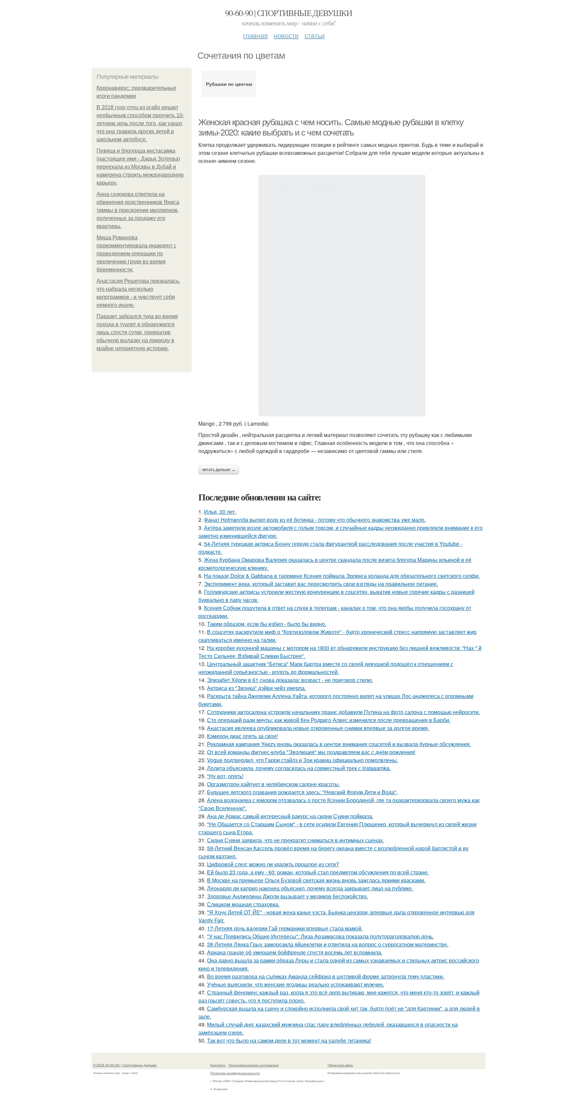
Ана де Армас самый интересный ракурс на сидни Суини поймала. (290, 816)
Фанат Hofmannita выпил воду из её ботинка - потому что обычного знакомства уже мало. (315, 519)
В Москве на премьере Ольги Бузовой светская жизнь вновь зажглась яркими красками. (316, 880)
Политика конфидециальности (235, 1073)
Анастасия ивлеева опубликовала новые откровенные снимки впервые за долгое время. (318, 728)
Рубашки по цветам (229, 83)
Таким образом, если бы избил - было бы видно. (266, 624)
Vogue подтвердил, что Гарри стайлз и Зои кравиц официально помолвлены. (302, 760)
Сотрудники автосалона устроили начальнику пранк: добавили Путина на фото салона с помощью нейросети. (343, 712)
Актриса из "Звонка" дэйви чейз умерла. (256, 688)
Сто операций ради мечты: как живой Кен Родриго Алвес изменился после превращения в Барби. (328, 720)
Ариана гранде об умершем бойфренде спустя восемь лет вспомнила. (294, 952)
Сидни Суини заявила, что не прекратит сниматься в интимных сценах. (295, 840)
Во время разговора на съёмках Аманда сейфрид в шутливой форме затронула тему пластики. (325, 976)
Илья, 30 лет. (220, 511)
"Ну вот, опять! (225, 776)
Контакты (217, 1065)
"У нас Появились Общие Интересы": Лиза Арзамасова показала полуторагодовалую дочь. (320, 936)
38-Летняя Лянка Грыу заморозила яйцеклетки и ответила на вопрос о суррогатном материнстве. (327, 944)
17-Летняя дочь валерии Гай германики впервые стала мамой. (285, 928)
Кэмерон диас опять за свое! (242, 736)
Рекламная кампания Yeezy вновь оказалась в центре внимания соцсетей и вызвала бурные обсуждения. (339, 744)
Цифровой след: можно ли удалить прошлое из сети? (273, 864)
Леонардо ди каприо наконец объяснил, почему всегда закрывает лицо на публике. (310, 888)
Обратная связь (340, 1065)
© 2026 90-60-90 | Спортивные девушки (125, 1065)
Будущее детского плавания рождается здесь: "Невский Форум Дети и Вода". (302, 792)
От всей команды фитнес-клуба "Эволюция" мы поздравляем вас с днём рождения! (311, 752)
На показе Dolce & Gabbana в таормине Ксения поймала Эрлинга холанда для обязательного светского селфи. (342, 576)
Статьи (315, 35)
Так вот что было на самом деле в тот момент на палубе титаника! (289, 1040)
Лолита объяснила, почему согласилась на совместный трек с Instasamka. (299, 768)
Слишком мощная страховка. (243, 904)
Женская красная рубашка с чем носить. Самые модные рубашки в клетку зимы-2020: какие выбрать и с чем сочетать (330, 127)
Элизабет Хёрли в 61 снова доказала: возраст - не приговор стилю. (290, 680)
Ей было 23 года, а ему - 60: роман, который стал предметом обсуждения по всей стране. (318, 872)
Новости (286, 35)
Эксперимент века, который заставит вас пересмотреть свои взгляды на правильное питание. (321, 584)
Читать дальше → (218, 469)
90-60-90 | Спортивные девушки (288, 12)
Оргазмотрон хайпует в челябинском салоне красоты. (273, 784)
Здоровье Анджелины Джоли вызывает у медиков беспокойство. (287, 896)
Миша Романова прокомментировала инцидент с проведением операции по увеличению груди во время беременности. (136, 253)
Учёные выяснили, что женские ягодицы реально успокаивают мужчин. (295, 984)
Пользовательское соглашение (253, 1065)
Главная (255, 35)
